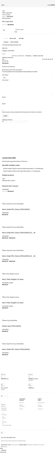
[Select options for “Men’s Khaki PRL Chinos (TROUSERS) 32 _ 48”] (4, 244)
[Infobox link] (14, 379)
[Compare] (4, 183)
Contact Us (40, 408)
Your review (5, 80)
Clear (15, 31)
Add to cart (13, 38)
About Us (21, 402)
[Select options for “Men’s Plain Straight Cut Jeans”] (4, 291)
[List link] (4, 412)
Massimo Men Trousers (10, 186)
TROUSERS (10, 16)
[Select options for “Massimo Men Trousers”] (4, 197)
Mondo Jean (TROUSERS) (11, 326)
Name (4, 97)
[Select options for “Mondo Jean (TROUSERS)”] (4, 337)
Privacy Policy (41, 402)
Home (4, 16)
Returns (21, 408)
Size (4, 30)
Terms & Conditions (40, 406)
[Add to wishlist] (4, 194)
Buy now (21, 38)
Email (4, 103)
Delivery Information (22, 406)
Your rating (5, 74)
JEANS (11, 282)
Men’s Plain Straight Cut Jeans (12, 279)
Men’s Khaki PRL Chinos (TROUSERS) (16, 209)
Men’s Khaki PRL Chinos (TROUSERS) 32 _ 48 (18, 233)
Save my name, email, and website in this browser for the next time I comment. (22, 112)
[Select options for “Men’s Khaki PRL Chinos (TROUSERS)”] (4, 221)
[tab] (18, 56)
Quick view (4, 201)
